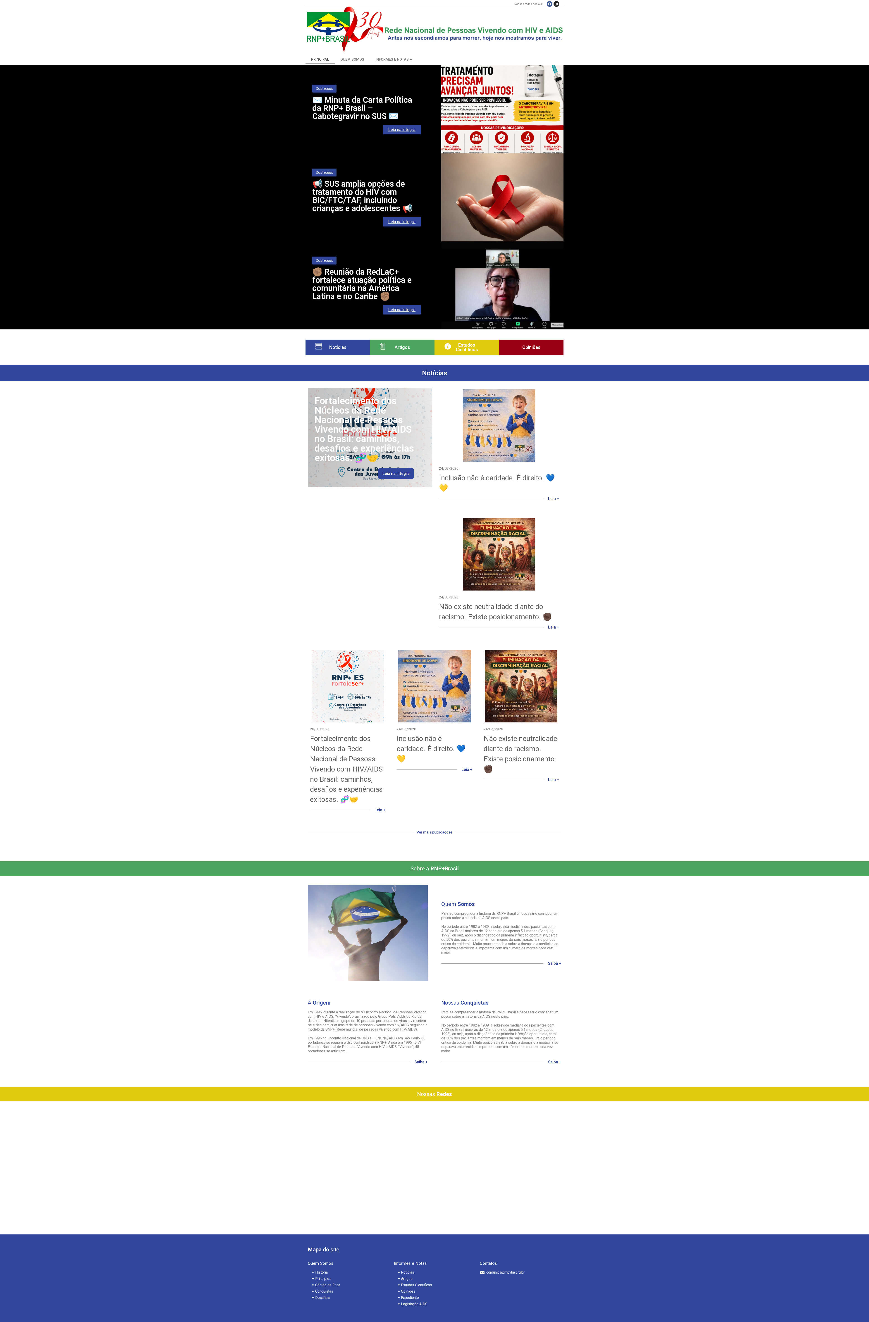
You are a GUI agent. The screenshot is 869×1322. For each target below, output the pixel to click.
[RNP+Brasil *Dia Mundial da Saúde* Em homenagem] (518, 1135)
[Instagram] (556, 4)
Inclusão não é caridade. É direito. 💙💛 (431, 748)
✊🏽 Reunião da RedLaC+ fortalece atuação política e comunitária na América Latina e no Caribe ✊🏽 (362, 284)
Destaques (324, 88)
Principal (320, 59)
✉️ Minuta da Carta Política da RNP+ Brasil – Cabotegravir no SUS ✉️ (362, 108)
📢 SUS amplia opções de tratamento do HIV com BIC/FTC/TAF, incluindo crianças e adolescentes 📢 (362, 196)
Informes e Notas (392, 59)
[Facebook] (549, 4)
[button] (434, 838)
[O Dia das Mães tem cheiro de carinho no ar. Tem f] (434, 1135)
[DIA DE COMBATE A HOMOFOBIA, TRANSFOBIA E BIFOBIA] (351, 1135)
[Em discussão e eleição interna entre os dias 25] (351, 1183)
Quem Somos (352, 59)
